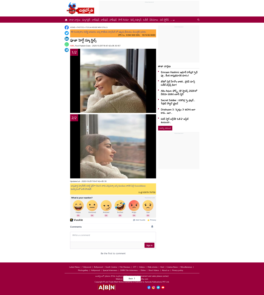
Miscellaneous (186, 267)
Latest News (74, 267)
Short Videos (153, 270)
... (171, 19)
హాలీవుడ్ (113, 19)
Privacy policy (177, 270)
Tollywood (86, 267)
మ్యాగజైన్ (86, 19)
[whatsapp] (67, 44)
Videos (142, 267)
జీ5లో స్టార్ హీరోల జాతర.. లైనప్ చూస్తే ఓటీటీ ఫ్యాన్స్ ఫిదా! (178, 83)
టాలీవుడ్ (95, 19)
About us (165, 270)
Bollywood (98, 267)
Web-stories (153, 267)
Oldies (143, 270)
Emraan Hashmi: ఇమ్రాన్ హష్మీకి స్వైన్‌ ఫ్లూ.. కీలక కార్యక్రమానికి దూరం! (179, 74)
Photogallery (83, 270)
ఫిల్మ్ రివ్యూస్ (136, 19)
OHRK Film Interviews (129, 270)
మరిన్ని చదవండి (165, 128)
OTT (134, 267)
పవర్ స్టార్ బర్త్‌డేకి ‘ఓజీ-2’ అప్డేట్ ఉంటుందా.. (175, 120)
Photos (80, 27)
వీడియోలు (154, 19)
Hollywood (95, 270)
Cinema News (172, 267)
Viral (162, 267)
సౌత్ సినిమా (123, 19)
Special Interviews (110, 270)
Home (72, 27)
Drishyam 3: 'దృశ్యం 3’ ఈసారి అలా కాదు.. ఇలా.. (178, 111)
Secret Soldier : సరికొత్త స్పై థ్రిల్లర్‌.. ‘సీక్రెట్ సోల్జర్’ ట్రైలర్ (178, 102)
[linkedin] (67, 39)
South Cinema (111, 267)
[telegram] (67, 50)
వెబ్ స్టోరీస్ (164, 19)
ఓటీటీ (145, 19)
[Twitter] (67, 33)
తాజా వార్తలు (75, 19)
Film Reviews (125, 267)
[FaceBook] (67, 27)
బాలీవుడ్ (104, 19)
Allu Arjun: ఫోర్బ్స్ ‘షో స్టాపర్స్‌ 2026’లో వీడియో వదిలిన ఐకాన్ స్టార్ (179, 92)
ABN (72, 46)
